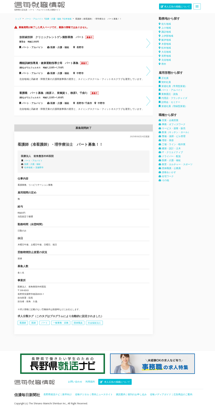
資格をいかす (169, 172)
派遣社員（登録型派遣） (174, 106)
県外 (163, 64)
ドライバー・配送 (171, 156)
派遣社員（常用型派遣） (174, 86)
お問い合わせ (75, 381)
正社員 (164, 78)
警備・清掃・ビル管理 (173, 136)
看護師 (22, 323)
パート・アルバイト (34, 19)
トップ (18, 19)
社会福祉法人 (94, 323)
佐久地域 (166, 24)
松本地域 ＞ (29, 167)
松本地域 (67, 19)
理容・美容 (168, 140)
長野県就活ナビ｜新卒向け (58, 394)
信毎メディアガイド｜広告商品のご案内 (171, 394)
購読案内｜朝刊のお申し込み (131, 394)
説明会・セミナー (170, 102)
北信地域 (166, 60)
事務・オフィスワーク (173, 124)
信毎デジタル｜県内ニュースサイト (94, 394)
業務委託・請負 (169, 94)
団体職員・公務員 (171, 168)
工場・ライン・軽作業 (173, 144)
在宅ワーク (168, 176)
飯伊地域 (166, 40)
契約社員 (166, 82)
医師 (33, 323)
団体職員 (78, 323)
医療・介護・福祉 (53, 19)
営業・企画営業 (170, 120)
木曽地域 (166, 44)
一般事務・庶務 (60, 323)
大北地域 (166, 51)
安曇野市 (39, 167)
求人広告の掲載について (176, 6)
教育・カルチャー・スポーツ (177, 164)
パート (44, 323)
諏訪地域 (166, 31)
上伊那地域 (167, 35)
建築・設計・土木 (171, 148)
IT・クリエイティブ (172, 152)
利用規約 (90, 381)
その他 (165, 180)
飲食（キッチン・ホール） (176, 132)
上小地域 (166, 27)
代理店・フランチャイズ (174, 98)
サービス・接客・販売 (173, 128)
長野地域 (166, 55)
